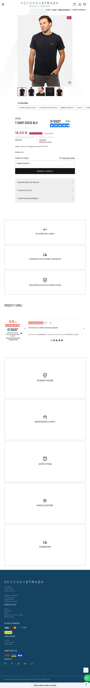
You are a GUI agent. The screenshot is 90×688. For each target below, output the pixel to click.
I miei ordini (8, 644)
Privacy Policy (9, 597)
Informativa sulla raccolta (45, 685)
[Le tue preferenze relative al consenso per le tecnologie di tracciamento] (86, 684)
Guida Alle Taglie (68, 158)
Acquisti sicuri (45, 380)
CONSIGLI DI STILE (24, 190)
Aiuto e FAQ (45, 464)
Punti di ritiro (45, 505)
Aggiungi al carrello (45, 171)
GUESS (18, 118)
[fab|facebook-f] (12, 663)
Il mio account (9, 642)
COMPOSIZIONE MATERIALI (27, 198)
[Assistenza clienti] (45, 417)
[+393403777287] (87, 678)
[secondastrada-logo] (39, 4)
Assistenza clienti (45, 421)
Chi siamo (8, 587)
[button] (85, 670)
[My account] (80, 5)
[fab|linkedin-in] (25, 663)
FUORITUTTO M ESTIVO (48, 108)
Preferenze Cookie (11, 601)
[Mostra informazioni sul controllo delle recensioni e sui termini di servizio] (21, 333)
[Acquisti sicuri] (45, 375)
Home (48, 10)
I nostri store (8, 589)
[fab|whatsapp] (32, 663)
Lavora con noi (9, 591)
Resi (5, 613)
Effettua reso (9, 617)
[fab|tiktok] (18, 663)
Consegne (45, 546)
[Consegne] (45, 542)
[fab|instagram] (5, 663)
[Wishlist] (84, 5)
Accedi (6, 640)
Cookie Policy (9, 599)
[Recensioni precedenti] (24, 328)
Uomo (54, 10)
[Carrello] (74, 4)
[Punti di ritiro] (45, 500)
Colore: (18, 152)
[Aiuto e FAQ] (45, 459)
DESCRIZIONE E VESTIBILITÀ (28, 182)
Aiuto (6, 609)
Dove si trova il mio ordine (13, 615)
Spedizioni (8, 611)
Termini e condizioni (11, 595)
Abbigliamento (64, 10)
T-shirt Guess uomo (27, 108)
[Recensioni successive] (83, 328)
